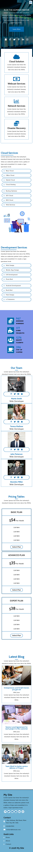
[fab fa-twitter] (14, 39)
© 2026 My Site (16, 848)
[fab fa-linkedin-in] (23, 39)
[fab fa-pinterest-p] (18, 39)
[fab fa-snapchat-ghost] (5, 39)
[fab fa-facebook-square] (18, 394)
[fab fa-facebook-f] (10, 39)
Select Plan (16, 547)
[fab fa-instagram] (27, 39)
